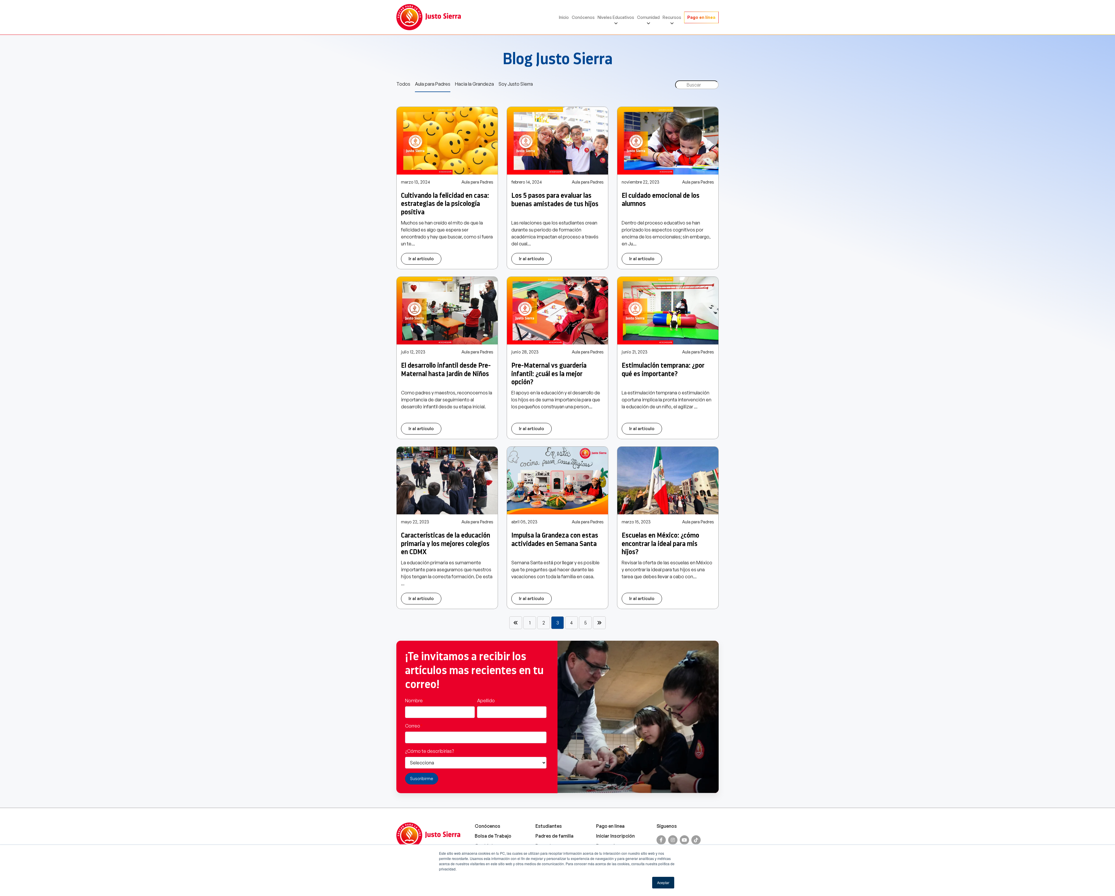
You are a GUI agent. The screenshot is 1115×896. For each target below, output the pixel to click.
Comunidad (648, 17)
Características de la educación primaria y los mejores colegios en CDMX (445, 544)
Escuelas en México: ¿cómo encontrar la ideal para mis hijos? (660, 544)
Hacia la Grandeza (474, 84)
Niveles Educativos (616, 17)
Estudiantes (548, 826)
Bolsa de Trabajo (493, 836)
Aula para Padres (432, 84)
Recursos (672, 17)
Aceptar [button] (663, 882)
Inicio (564, 17)
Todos (403, 84)
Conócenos (583, 17)
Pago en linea (610, 826)
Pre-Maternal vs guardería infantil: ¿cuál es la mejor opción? (549, 374)
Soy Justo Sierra (516, 84)
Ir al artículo (421, 258)
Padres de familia (554, 836)
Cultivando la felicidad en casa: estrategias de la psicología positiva (445, 204)
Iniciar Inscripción (615, 836)
